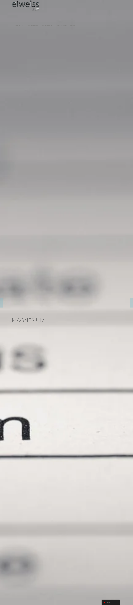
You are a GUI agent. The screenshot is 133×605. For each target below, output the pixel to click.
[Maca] (1, 303)
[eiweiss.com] (25, 11)
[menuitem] (18, 25)
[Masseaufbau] (131, 303)
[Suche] (120, 25)
